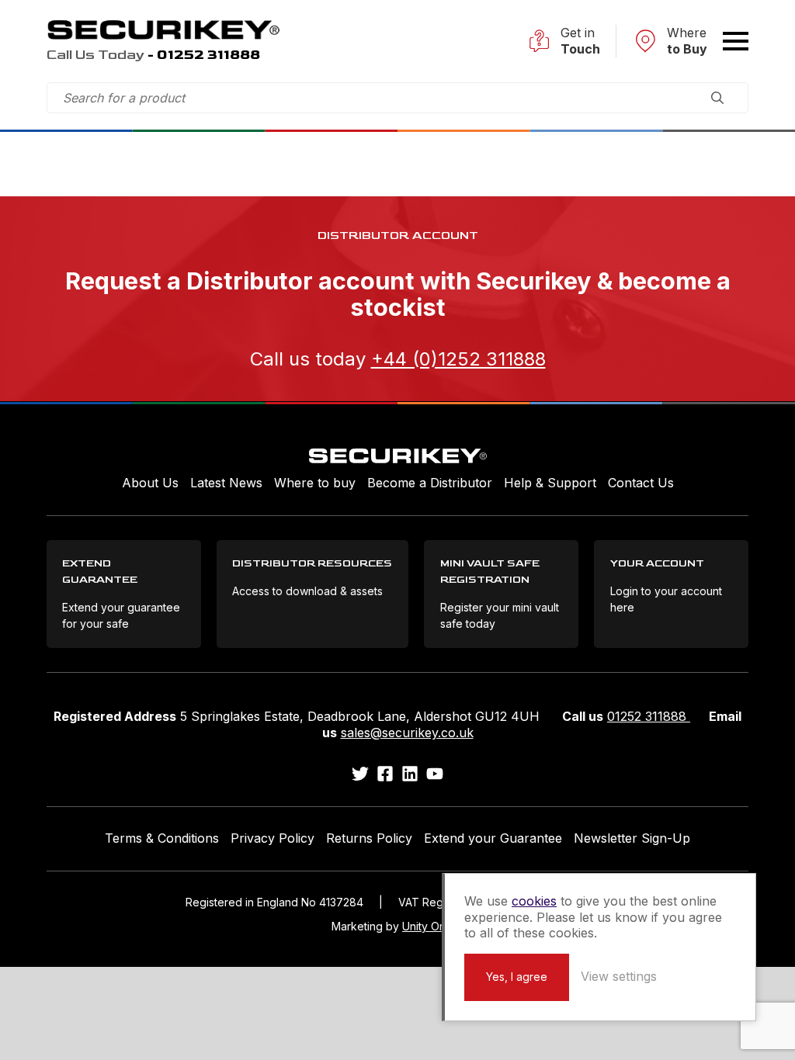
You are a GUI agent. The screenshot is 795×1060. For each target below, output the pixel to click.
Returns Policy (369, 838)
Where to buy (315, 482)
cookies (534, 901)
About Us (150, 482)
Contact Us (641, 482)
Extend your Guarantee (493, 838)
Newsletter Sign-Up (632, 838)
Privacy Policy (272, 838)
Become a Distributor (429, 482)
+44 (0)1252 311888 (458, 359)
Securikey (163, 29)
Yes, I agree (516, 976)
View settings (619, 976)
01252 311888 (648, 716)
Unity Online (432, 926)
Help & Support (550, 482)
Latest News (226, 482)
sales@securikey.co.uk (407, 732)
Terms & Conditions (162, 838)
